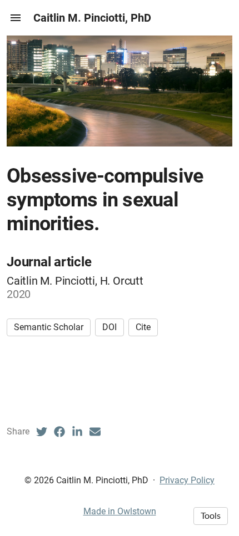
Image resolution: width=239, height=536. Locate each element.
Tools (211, 516)
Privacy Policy (187, 480)
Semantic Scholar (48, 327)
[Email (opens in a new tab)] (95, 431)
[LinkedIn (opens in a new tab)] (77, 431)
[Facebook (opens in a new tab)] (59, 431)
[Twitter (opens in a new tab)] (41, 431)
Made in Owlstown (119, 511)
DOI (109, 327)
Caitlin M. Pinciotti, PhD (92, 17)
